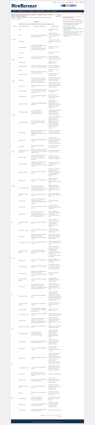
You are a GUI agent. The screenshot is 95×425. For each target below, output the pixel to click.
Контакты (81, 2)
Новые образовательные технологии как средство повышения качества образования (73, 32)
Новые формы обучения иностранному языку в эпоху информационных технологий (72, 23)
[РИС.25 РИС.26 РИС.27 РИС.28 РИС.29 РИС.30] (57, 416)
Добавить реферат (69, 2)
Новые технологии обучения (69, 25)
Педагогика (19, 17)
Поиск (76, 2)
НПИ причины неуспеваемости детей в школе (72, 19)
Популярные (31, 11)
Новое (59, 2)
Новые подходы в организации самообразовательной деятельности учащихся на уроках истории (73, 29)
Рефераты (13, 17)
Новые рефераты (22, 11)
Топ (63, 2)
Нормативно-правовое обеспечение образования (73, 21)
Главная (54, 2)
